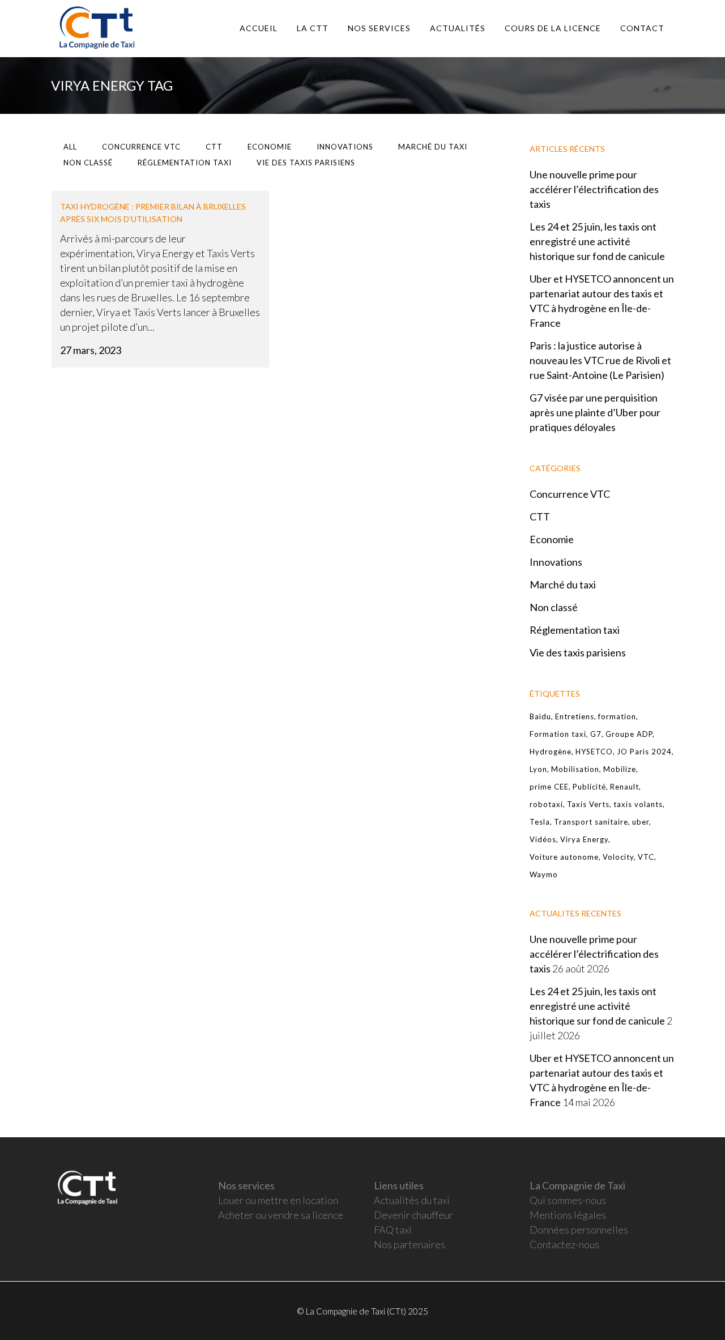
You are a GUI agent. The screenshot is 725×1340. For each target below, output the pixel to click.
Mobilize (619, 769)
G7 (596, 734)
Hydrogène (551, 751)
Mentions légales (568, 1215)
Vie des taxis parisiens (578, 652)
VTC (646, 856)
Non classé (554, 607)
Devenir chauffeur (413, 1215)
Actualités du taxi (412, 1200)
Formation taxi (558, 734)
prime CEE (549, 786)
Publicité (589, 786)
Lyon (538, 769)
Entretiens (574, 716)
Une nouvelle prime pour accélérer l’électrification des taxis (594, 189)
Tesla (540, 821)
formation (617, 716)
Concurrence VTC (570, 494)
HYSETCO (594, 751)
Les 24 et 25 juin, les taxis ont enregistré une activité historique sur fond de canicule (597, 241)
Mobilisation (575, 769)
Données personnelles (579, 1229)
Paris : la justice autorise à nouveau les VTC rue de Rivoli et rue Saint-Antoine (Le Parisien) (600, 360)
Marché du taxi (563, 584)
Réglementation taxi (575, 630)
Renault (624, 786)
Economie (552, 539)
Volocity (618, 856)
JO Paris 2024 (644, 751)
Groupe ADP (628, 734)
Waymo (544, 874)
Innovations (556, 562)
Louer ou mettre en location (278, 1200)
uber (640, 821)
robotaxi (546, 804)
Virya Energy (584, 839)
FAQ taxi (393, 1229)
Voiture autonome (564, 856)
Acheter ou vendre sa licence (280, 1215)
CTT (540, 516)
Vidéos (543, 839)
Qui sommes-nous (568, 1200)
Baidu (540, 716)
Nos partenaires (409, 1244)
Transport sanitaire (591, 821)
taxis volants (638, 804)
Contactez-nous (564, 1244)
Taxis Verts (588, 804)
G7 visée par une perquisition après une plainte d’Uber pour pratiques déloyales (595, 412)
